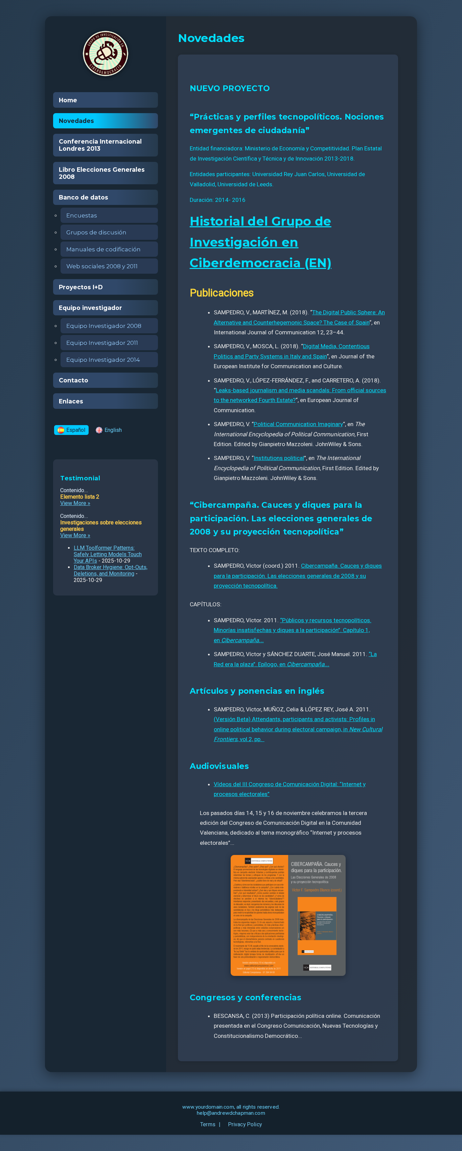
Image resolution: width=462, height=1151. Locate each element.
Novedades (76, 120)
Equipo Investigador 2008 (103, 325)
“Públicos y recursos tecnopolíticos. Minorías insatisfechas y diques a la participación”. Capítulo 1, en (292, 630)
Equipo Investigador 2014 (103, 359)
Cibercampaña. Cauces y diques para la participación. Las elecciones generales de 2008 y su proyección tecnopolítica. (298, 575)
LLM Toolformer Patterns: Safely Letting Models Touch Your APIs (108, 554)
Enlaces (71, 401)
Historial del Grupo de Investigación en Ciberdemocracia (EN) (260, 242)
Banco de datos (83, 197)
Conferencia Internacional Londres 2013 (100, 145)
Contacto (73, 380)
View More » (75, 503)
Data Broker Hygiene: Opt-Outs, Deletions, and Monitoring (110, 570)
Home (68, 100)
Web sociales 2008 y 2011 (102, 266)
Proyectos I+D (81, 287)
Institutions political (279, 458)
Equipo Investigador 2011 (102, 342)
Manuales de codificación (103, 249)
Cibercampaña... (242, 640)
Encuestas (81, 215)
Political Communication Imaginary (298, 424)
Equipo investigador (90, 307)
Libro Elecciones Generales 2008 (102, 173)
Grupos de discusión (96, 232)
